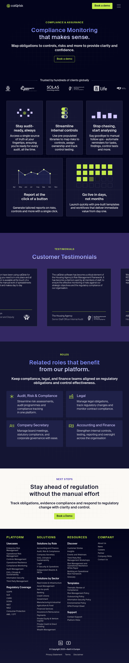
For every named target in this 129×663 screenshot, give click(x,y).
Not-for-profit (43, 589)
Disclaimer (78, 655)
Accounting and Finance (48, 548)
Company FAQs (105, 556)
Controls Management (16, 559)
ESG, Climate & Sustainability (13, 573)
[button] (119, 6)
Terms (68, 655)
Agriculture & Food (45, 606)
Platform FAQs (73, 620)
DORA (9, 601)
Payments (41, 615)
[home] (16, 6)
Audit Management (14, 569)
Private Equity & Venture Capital (47, 620)
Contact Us (103, 560)
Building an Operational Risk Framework (77, 572)
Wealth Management (46, 630)
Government (42, 599)
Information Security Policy (79, 600)
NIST (8, 605)
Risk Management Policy (78, 593)
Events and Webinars (77, 555)
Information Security (15, 578)
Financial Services (45, 609)
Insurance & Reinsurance (48, 612)
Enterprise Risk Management (13, 549)
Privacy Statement (54, 655)
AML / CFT (11, 614)
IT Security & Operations (48, 567)
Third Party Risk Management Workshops (78, 559)
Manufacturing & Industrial (49, 602)
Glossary (71, 577)
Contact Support (74, 617)
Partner (101, 553)
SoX (8, 595)
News (100, 547)
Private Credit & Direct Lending (47, 625)
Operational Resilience (16, 563)
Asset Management (45, 586)
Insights (70, 551)
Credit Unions (43, 596)
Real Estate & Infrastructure (49, 583)
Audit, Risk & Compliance (48, 551)
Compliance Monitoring (16, 566)
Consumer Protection (15, 611)
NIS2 (8, 608)
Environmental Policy (76, 603)
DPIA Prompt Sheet (75, 606)
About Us (102, 543)
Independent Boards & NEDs (47, 571)
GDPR (9, 592)
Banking (40, 593)
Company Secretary (46, 555)
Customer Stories (75, 548)
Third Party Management (17, 581)
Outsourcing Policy (75, 597)
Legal (39, 564)
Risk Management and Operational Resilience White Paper (77, 566)
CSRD (9, 598)
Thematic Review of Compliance (76, 589)
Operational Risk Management (13, 555)
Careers (101, 550)
